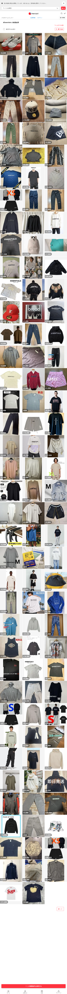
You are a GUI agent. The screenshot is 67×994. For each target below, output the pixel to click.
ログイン (39, 17)
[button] (61, 13)
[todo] (65, 13)
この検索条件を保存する (34, 986)
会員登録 (32, 17)
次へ (59, 909)
